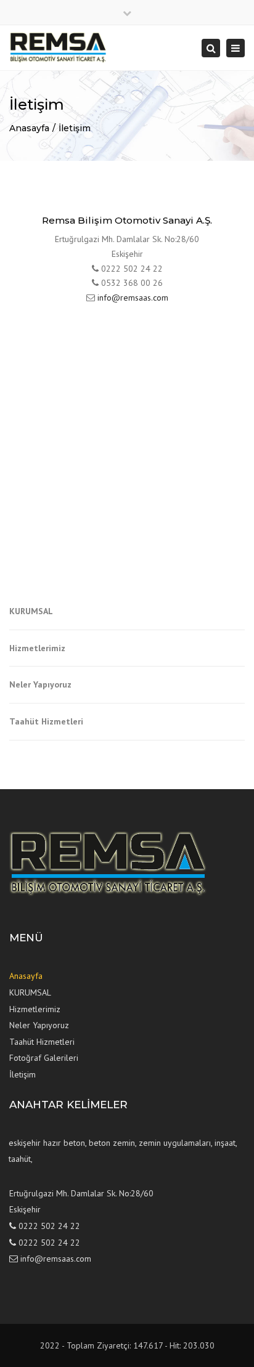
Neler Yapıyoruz (40, 684)
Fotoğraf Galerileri (43, 1057)
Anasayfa (29, 128)
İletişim (75, 128)
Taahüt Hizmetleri (46, 721)
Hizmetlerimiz (37, 648)
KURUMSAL (31, 611)
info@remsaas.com (132, 297)
